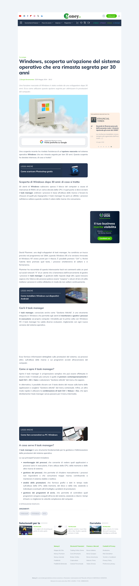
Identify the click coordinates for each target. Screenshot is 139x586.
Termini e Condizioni (109, 557)
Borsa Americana (92, 557)
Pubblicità (57, 560)
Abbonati (111, 16)
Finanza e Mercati (92, 546)
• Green (109, 23)
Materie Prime (91, 560)
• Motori (96, 23)
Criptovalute (74, 560)
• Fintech (103, 23)
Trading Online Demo (77, 550)
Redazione (106, 550)
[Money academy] (81, 22)
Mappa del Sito (59, 550)
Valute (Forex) (91, 564)
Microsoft (25, 513)
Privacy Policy (107, 560)
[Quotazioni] (77, 22)
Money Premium (59, 554)
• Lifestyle (116, 23)
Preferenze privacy (109, 564)
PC (45, 513)
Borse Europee (91, 554)
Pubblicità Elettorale (60, 564)
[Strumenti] (85, 22)
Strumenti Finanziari (77, 546)
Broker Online (74, 557)
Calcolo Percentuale (76, 564)
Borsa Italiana (91, 550)
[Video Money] (88, 22)
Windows (36, 513)
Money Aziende (59, 557)
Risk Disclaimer (108, 554)
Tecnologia (22, 57)
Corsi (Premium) (75, 554)
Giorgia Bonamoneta (27, 79)
